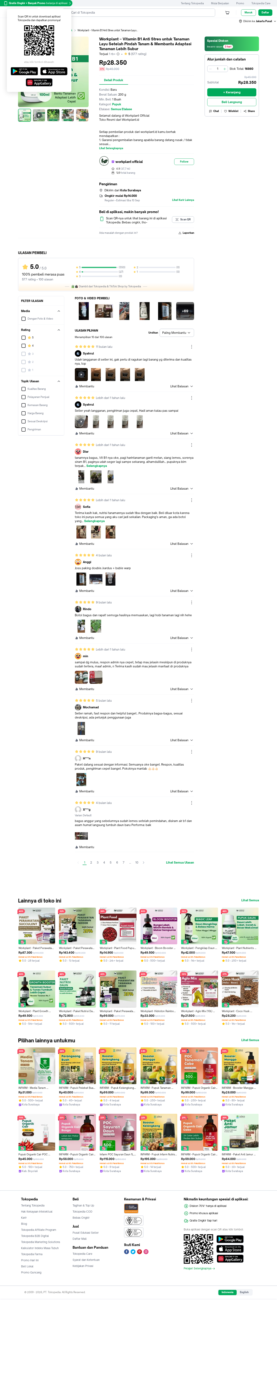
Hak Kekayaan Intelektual (37, 1211)
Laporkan (188, 232)
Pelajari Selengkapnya (197, 1268)
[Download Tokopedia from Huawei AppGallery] (230, 1259)
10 (136, 862)
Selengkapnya (96, 465)
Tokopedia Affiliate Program (38, 1229)
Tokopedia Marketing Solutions (40, 1242)
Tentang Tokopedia (192, 3)
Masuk (248, 12)
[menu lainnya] (191, 346)
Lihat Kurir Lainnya (183, 200)
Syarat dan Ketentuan (86, 1259)
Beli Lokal (27, 1266)
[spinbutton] (217, 69)
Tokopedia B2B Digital (35, 1236)
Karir (24, 1217)
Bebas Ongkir (81, 1217)
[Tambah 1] (224, 68)
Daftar (265, 12)
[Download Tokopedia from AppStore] (230, 1249)
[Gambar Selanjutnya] (86, 115)
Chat (216, 111)
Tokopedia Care (261, 3)
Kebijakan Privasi (83, 1266)
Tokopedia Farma (31, 1254)
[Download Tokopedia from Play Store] (230, 1239)
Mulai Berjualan (220, 3)
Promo (240, 3)
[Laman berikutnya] (143, 862)
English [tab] (244, 1292)
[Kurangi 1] (210, 68)
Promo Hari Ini (30, 1260)
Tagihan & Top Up (83, 1205)
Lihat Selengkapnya (111, 148)
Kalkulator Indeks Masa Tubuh (40, 1248)
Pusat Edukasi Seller (86, 1232)
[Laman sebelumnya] (78, 862)
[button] (257, 21)
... (130, 862)
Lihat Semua (250, 900)
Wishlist (233, 111)
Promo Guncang (31, 1272)
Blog (24, 1223)
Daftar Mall (80, 1238)
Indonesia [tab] (227, 1292)
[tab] (113, 80)
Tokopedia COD (82, 1211)
